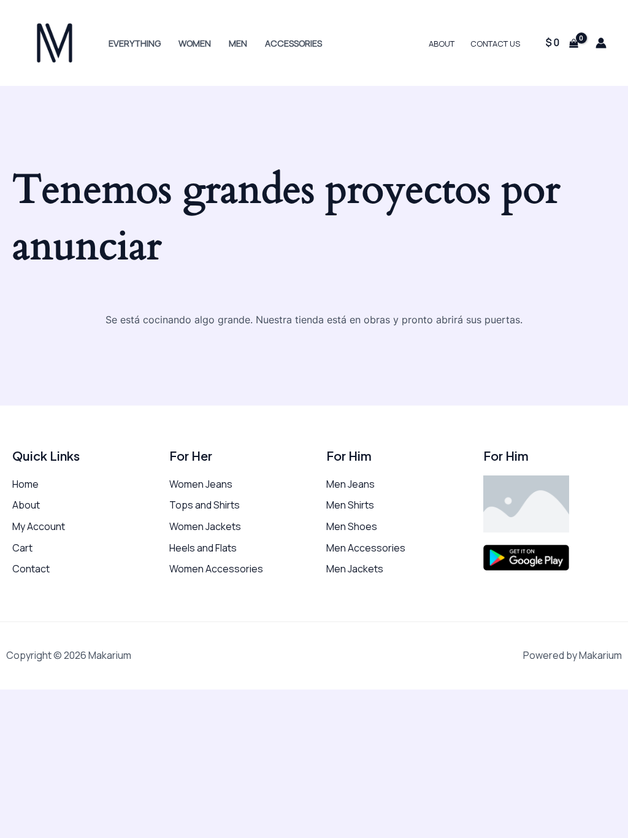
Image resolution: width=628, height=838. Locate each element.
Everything (135, 43)
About (441, 43)
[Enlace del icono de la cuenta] (601, 42)
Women (194, 43)
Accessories (293, 43)
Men (238, 43)
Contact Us (495, 43)
